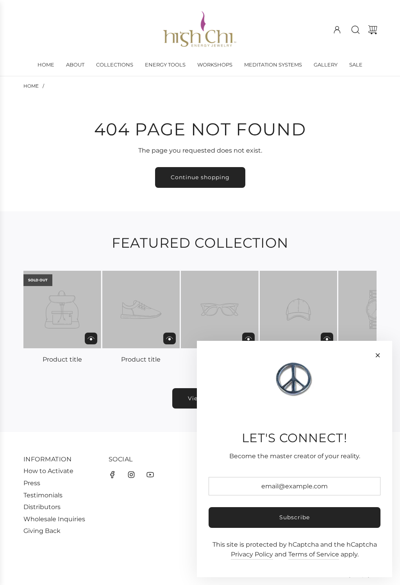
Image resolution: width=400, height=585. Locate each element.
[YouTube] (150, 474)
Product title (62, 359)
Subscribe (294, 517)
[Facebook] (112, 474)
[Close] (377, 355)
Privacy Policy (252, 554)
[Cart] (372, 29)
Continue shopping (200, 177)
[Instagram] (131, 474)
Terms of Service (313, 554)
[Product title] (62, 310)
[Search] (355, 29)
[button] (42, 317)
